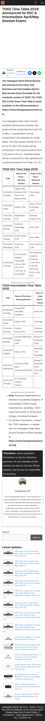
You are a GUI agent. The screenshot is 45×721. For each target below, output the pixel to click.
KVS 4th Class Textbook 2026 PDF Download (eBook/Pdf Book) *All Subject (27, 696)
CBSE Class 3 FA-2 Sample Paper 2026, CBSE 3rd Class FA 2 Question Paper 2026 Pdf (28, 563)
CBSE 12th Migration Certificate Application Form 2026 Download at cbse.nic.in (27, 686)
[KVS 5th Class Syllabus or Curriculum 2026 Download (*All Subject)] (8, 639)
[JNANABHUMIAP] (2, 2)
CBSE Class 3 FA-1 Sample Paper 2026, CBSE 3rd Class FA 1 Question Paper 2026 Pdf (28, 553)
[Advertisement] (22, 46)
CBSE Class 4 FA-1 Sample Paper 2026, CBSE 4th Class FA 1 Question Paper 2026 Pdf (27, 605)
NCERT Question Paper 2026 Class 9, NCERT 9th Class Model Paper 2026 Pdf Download (28, 667)
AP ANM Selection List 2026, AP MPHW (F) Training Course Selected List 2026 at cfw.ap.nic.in (27, 676)
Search (5, 532)
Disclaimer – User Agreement (18, 715)
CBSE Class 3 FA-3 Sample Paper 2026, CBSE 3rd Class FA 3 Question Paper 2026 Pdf (28, 573)
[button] (36, 2)
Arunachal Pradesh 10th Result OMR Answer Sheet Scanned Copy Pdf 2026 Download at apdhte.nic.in (27, 647)
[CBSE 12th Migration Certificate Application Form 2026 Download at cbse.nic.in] (8, 686)
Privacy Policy (30, 712)
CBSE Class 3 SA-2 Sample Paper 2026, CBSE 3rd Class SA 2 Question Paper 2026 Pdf (28, 583)
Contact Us (25, 717)
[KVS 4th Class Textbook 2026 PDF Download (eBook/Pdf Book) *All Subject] (8, 696)
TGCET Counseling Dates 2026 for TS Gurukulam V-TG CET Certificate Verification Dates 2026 (28, 657)
